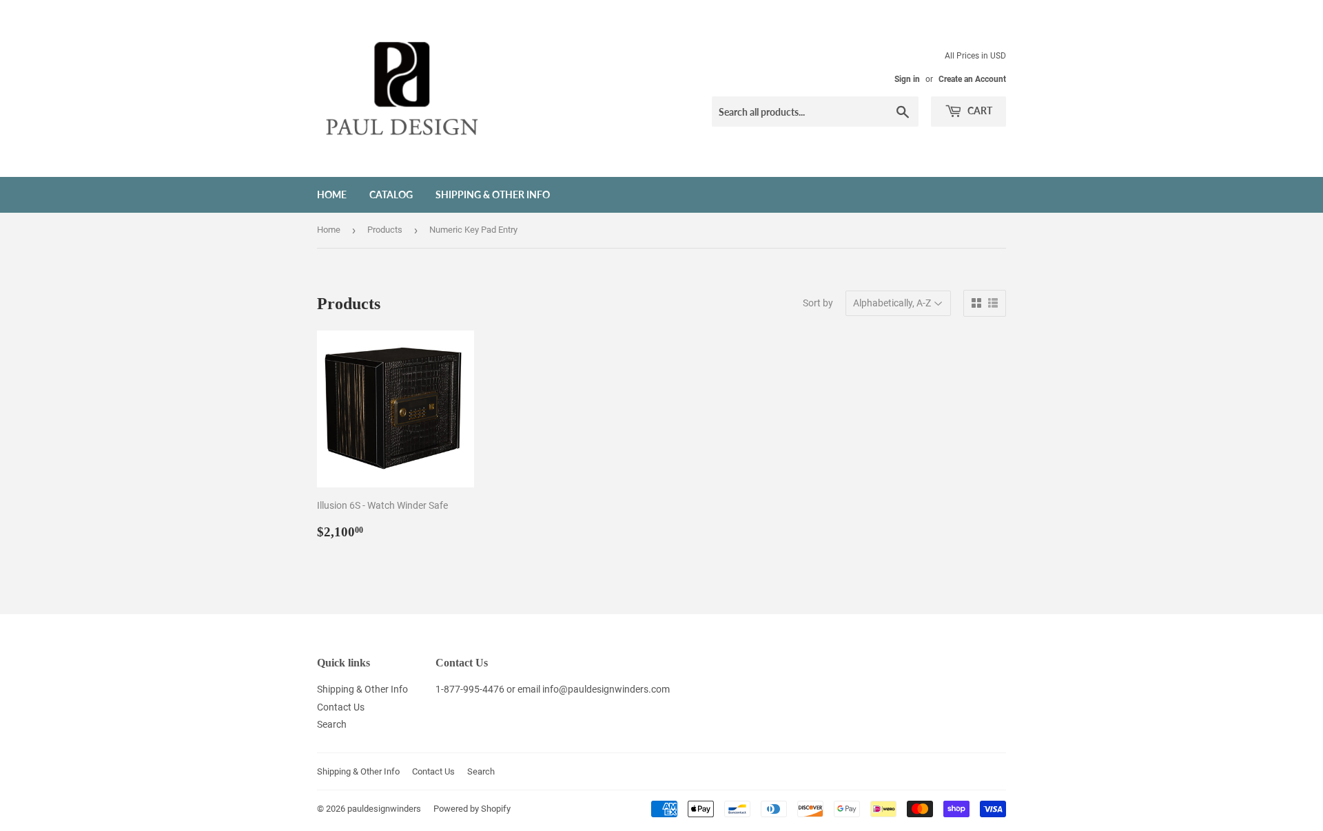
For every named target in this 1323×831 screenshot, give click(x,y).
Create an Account (972, 79)
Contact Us (341, 707)
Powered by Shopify (472, 808)
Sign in (907, 79)
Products (384, 229)
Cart (978, 110)
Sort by (818, 302)
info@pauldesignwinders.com (606, 689)
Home (332, 194)
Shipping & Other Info (492, 194)
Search (332, 724)
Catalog (391, 194)
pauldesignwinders (384, 808)
